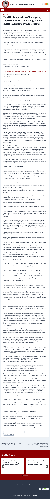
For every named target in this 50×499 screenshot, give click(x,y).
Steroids (12, 434)
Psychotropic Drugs (19, 432)
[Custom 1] (46, 4)
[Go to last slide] (3, 466)
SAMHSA (6, 434)
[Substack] (47, 489)
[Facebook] (42, 4)
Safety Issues (40, 432)
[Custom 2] (48, 4)
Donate (31, 484)
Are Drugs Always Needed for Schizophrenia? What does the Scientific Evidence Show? (38, 443)
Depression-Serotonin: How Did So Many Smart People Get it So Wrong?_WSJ (12, 462)
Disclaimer (25, 484)
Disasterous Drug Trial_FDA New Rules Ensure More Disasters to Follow (11, 443)
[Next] (47, 466)
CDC (5, 432)
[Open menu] (47, 10)
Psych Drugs (6, 14)
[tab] (22, 475)
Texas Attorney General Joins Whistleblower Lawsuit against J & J (36, 462)
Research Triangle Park (30, 432)
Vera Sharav (7, 26)
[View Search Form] (2, 10)
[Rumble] (45, 489)
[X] (44, 4)
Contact (19, 484)
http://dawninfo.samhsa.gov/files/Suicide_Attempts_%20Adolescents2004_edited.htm (24, 71)
